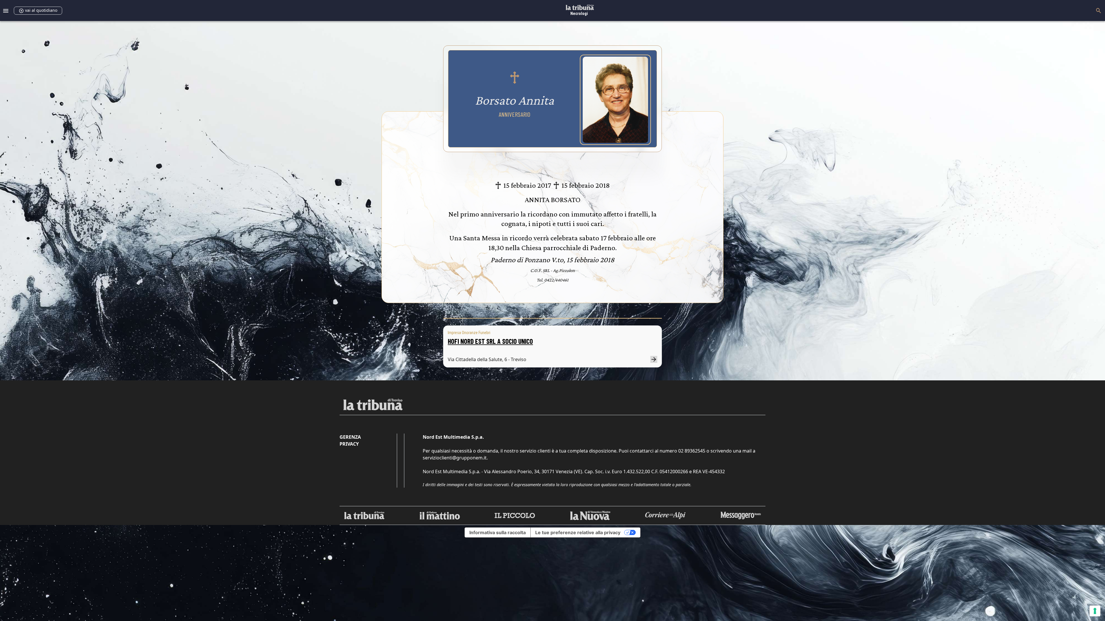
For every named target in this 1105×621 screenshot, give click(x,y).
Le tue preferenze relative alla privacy (577, 532)
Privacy (349, 444)
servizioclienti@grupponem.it (455, 458)
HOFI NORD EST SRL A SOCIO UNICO (490, 341)
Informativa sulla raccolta (497, 532)
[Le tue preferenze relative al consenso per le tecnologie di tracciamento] (1094, 610)
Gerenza (350, 437)
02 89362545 (691, 451)
